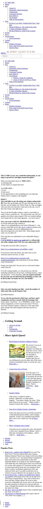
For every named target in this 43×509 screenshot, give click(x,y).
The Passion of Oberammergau (15, 493)
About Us (12, 8)
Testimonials (13, 12)
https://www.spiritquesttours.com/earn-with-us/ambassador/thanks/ (15, 259)
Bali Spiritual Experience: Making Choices (23, 341)
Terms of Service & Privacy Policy (24, 80)
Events (7, 33)
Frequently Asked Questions (18, 10)
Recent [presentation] (7, 440)
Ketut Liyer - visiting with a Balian (16, 452)
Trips (6, 21)
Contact (7, 40)
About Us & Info (14, 325)
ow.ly (23, 227)
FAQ (11, 327)
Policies (7, 504)
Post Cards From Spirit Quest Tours (21, 46)
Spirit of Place (13, 48)
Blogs (7, 42)
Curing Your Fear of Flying (18, 369)
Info (6, 6)
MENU (3, 53)
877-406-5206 (9, 2)
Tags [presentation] (6, 444)
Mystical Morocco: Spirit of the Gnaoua (22, 31)
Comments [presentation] (8, 442)
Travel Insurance (14, 38)
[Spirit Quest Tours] (20, 53)
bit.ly (29, 227)
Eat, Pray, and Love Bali (13, 490)
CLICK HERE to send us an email (13, 240)
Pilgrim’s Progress (15, 44)
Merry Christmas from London (19, 425)
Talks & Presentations (16, 19)
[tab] (23, 440)
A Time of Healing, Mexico (18, 29)
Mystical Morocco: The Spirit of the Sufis (23, 27)
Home (7, 4)
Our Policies (13, 18)
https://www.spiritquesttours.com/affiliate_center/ (17, 249)
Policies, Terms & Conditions (23, 78)
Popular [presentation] (7, 438)
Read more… (13, 364)
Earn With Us (13, 16)
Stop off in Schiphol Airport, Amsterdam (22, 409)
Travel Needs (9, 36)
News (7, 34)
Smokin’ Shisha (14, 393)
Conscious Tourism (15, 14)
